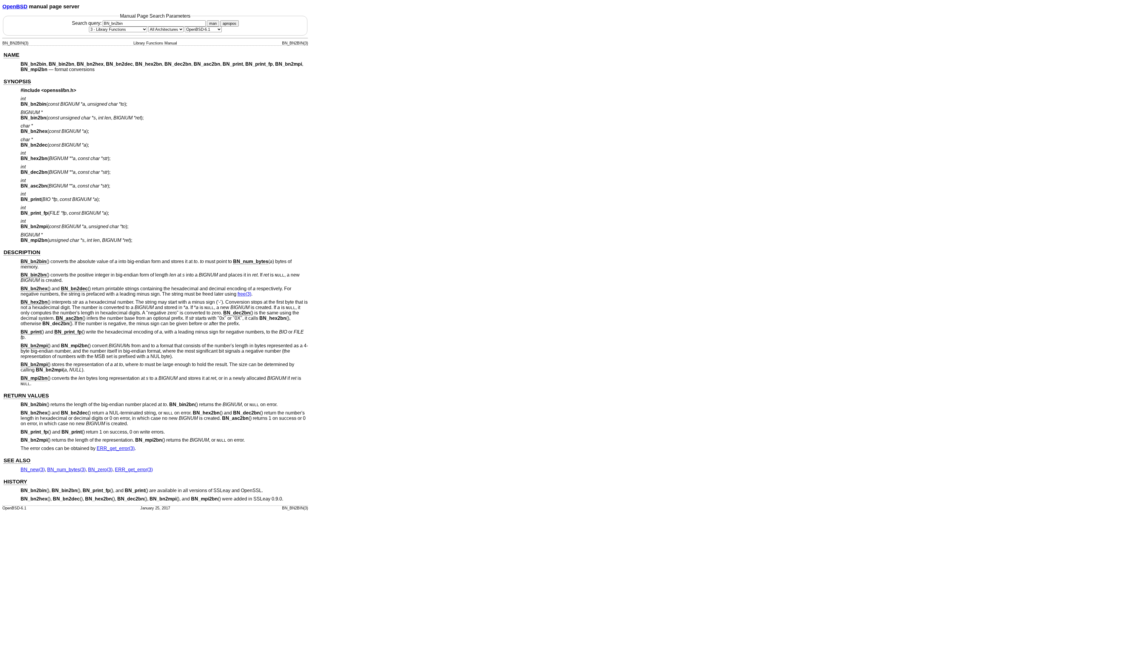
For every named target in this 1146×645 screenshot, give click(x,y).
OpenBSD (14, 7)
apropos (229, 23)
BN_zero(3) (100, 469)
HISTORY (15, 482)
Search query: (87, 23)
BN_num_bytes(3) (66, 469)
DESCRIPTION (22, 252)
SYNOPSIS (17, 82)
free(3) (244, 294)
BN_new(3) (33, 469)
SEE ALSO (17, 460)
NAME (11, 55)
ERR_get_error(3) (116, 448)
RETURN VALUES (26, 396)
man (213, 23)
